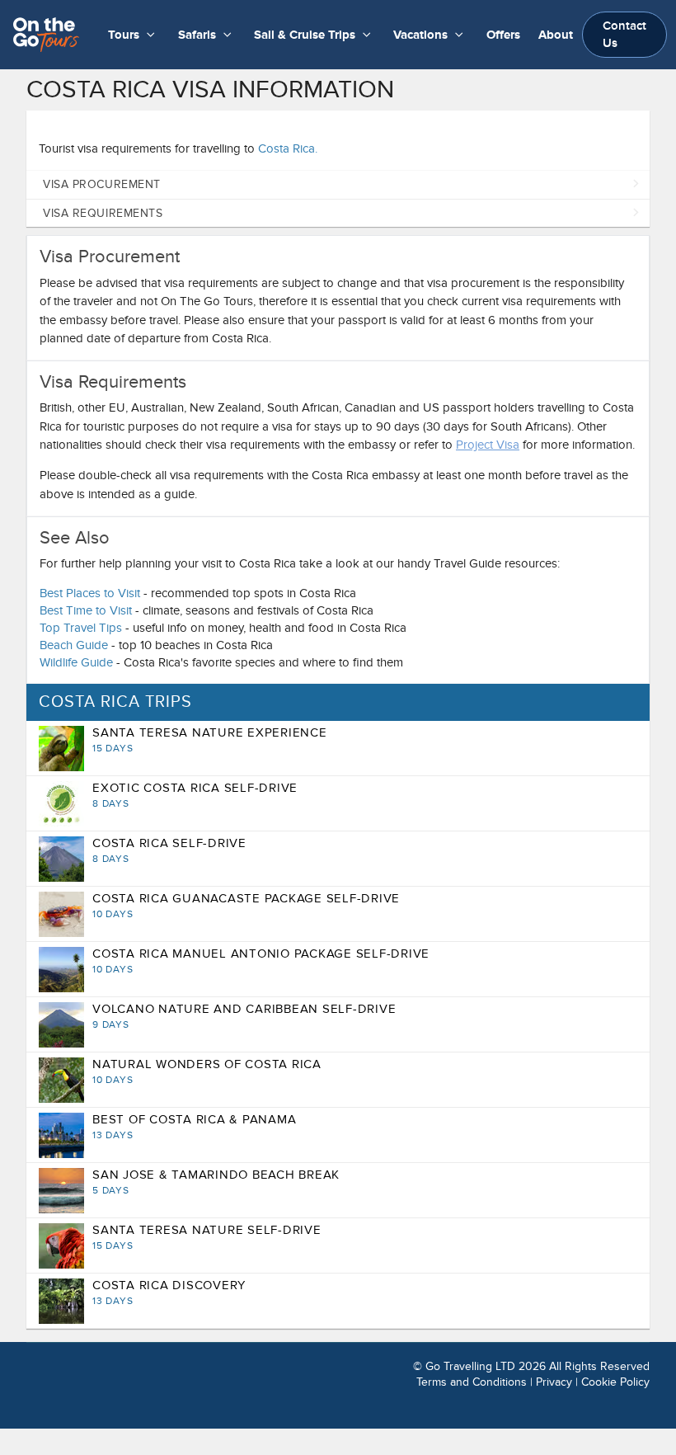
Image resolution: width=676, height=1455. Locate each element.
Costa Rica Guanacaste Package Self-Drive (246, 906)
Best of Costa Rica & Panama (194, 1127)
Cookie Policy (615, 1382)
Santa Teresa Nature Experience (209, 740)
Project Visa (487, 444)
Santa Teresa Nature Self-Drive (207, 1237)
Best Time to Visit (86, 610)
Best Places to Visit (90, 593)
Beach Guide (74, 645)
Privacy (554, 1382)
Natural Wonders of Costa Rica (207, 1071)
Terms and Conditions (471, 1382)
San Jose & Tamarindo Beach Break (216, 1182)
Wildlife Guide (76, 662)
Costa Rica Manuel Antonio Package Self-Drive (261, 961)
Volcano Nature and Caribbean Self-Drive (244, 1016)
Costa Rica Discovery (169, 1292)
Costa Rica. (287, 148)
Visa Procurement (102, 184)
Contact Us (624, 34)
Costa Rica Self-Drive (169, 850)
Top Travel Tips (81, 627)
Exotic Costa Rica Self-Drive (195, 795)
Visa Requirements (103, 213)
